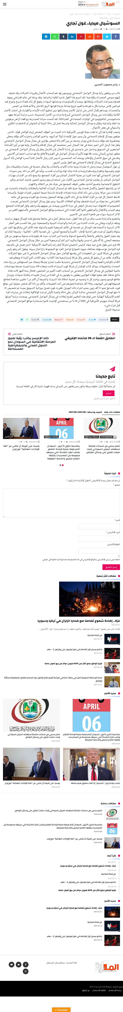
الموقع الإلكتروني (113, 544)
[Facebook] (25, 965)
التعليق (116, 485)
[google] (98, 37)
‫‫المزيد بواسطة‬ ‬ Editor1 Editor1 (85, 412)
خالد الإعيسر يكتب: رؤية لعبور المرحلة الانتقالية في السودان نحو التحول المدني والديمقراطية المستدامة (32, 342)
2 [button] (60, 465)
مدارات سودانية (91, 437)
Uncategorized (106, 437)
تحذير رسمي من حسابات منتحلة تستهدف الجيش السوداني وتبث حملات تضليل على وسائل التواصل (103, 449)
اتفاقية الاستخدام (99, 990)
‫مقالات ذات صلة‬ (112, 412)
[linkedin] (72, 37)
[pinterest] (81, 37)
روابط (108, 14)
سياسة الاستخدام (115, 990)
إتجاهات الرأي (98, 14)
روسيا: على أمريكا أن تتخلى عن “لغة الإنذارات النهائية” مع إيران (21, 447)
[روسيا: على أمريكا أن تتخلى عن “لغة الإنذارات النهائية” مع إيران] (21, 428)
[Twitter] (18, 965)
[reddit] (90, 37)
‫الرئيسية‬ (117, 14)
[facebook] (116, 37)
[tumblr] (63, 37)
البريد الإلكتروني (113, 532)
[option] (101, 436)
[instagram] (25, 971)
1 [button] (62, 465)
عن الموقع (86, 990)
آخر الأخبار (9, 437)
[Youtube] (11, 965)
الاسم (117, 520)
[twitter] (107, 37)
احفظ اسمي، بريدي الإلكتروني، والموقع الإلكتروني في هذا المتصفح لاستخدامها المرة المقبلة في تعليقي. (81, 559)
